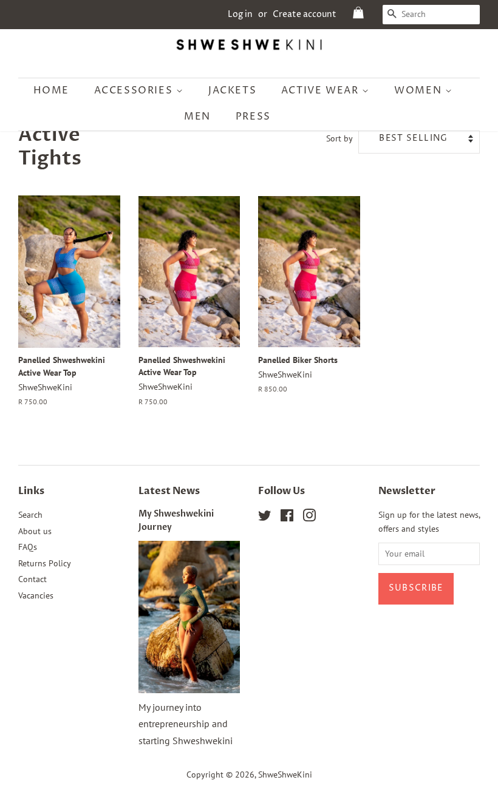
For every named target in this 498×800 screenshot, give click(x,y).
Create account (304, 14)
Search (30, 514)
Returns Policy (44, 563)
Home (51, 90)
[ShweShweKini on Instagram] (309, 517)
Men (197, 116)
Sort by (339, 138)
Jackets (232, 90)
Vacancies (35, 595)
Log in (240, 14)
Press (253, 116)
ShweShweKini (285, 774)
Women (419, 90)
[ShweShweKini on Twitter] (264, 517)
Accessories (135, 90)
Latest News (169, 491)
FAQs (27, 546)
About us (35, 531)
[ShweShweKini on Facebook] (287, 517)
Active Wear (321, 90)
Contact (32, 579)
